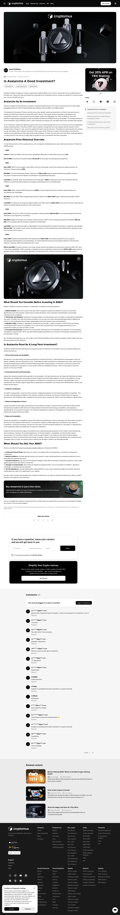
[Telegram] (10, 881)
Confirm (11, 909)
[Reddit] (15, 881)
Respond (33, 615)
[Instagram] (15, 875)
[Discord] (21, 881)
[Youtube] (21, 875)
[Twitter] (10, 875)
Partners (28, 909)
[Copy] (114, 101)
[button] (43, 276)
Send (67, 548)
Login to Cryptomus (83, 603)
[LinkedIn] (26, 875)
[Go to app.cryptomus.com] (15, 3)
